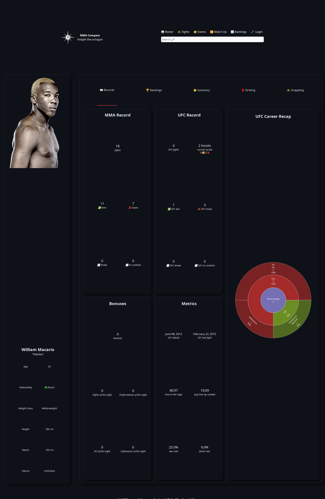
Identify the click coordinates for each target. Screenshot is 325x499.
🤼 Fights (183, 32)
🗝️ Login (257, 32)
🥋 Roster (167, 32)
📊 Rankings (239, 32)
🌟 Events (199, 32)
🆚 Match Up (218, 32)
